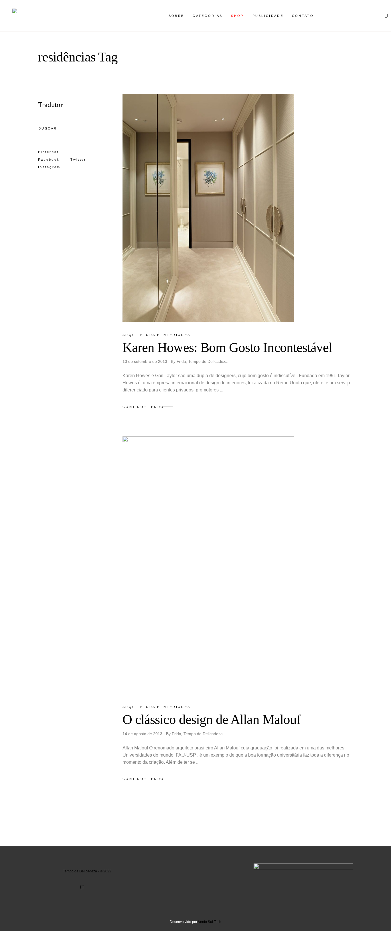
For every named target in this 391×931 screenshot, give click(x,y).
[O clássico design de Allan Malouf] (208, 565)
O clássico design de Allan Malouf (212, 719)
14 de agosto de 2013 (143, 733)
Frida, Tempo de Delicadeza (202, 361)
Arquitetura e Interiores (156, 335)
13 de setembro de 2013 (145, 361)
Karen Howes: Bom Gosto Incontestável (227, 347)
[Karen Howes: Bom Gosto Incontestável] (208, 208)
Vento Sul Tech (209, 922)
